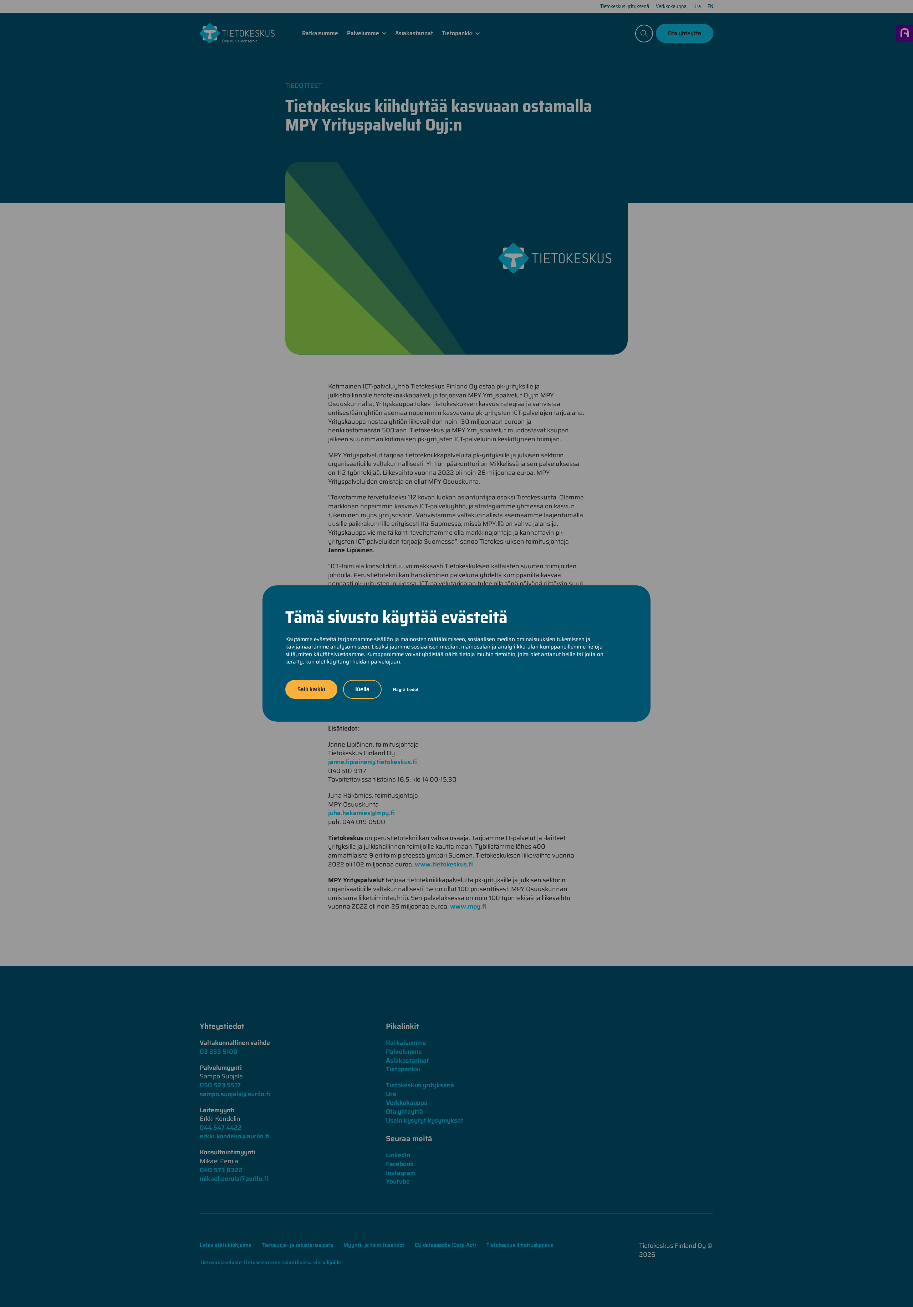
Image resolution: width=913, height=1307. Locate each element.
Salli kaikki (311, 689)
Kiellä (362, 689)
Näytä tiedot (406, 689)
